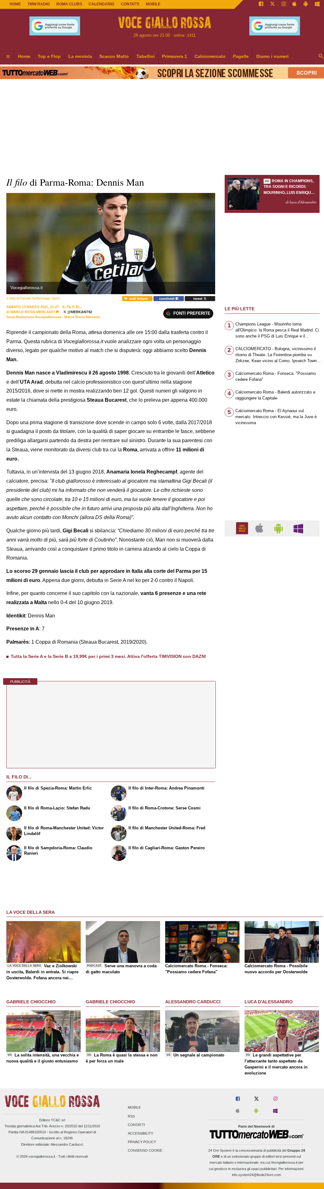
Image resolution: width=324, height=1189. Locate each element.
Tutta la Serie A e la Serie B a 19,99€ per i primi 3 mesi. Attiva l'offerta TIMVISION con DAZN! (108, 656)
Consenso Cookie (145, 1151)
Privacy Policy (142, 1142)
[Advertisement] (272, 786)
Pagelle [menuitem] (241, 56)
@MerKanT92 (79, 312)
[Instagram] (284, 4)
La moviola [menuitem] (80, 56)
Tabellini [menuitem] (145, 56)
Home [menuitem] (24, 56)
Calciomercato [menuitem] (210, 56)
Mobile (134, 1108)
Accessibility (140, 1133)
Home (15, 4)
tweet (198, 298)
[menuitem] (8, 56)
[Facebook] (261, 4)
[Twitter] (272, 4)
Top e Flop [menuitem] (49, 56)
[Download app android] (305, 4)
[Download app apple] (295, 4)
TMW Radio (39, 4)
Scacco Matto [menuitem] (114, 56)
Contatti (136, 1125)
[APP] (243, 528)
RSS (131, 1116)
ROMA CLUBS (69, 4)
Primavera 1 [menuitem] (174, 56)
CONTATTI (130, 4)
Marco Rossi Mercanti (32, 312)
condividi (167, 298)
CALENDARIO (101, 4)
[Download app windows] (317, 4)
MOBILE (153, 4)
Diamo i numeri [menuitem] (272, 56)
